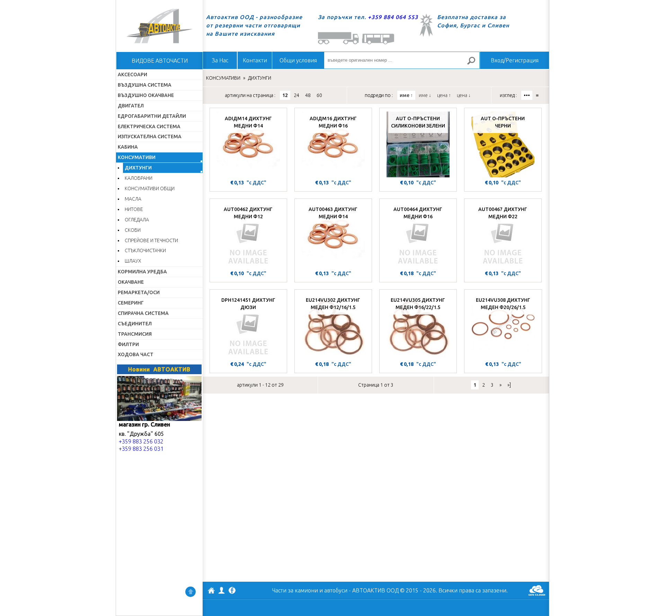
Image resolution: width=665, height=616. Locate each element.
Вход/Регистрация (515, 60)
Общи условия (298, 60)
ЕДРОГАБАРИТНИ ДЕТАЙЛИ (152, 116)
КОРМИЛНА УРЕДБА (142, 271)
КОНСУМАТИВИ (137, 157)
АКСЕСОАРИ (132, 74)
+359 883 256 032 (141, 441)
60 (319, 95)
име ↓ (425, 95)
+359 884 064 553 (393, 17)
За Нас (220, 60)
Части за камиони (295, 590)
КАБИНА (128, 147)
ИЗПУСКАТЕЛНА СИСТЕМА (149, 136)
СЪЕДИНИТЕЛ (135, 323)
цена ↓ (464, 95)
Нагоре (190, 592)
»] (509, 385)
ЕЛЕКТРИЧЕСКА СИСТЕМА (149, 126)
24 (296, 95)
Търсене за (474, 63)
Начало (159, 26)
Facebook (232, 591)
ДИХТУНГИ (138, 167)
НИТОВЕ (134, 209)
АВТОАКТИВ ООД (211, 591)
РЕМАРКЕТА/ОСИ (139, 292)
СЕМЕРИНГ (131, 303)
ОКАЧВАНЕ (131, 282)
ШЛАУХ (133, 261)
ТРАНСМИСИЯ (135, 334)
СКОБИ (133, 230)
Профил (221, 590)
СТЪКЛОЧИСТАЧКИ (145, 250)
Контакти (255, 60)
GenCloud (537, 590)
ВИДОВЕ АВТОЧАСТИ (160, 61)
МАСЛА (133, 199)
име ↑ (406, 95)
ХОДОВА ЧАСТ (135, 354)
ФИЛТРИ (128, 344)
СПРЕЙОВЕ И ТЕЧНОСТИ (151, 240)
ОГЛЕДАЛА (137, 219)
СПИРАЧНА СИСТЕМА (143, 313)
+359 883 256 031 (141, 449)
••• (527, 95)
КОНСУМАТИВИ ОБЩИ (150, 188)
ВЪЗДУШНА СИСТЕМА (144, 85)
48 (308, 95)
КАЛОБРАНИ (138, 178)
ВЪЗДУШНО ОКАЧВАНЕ (146, 95)
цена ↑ (444, 95)
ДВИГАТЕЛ (131, 105)
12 (285, 95)
